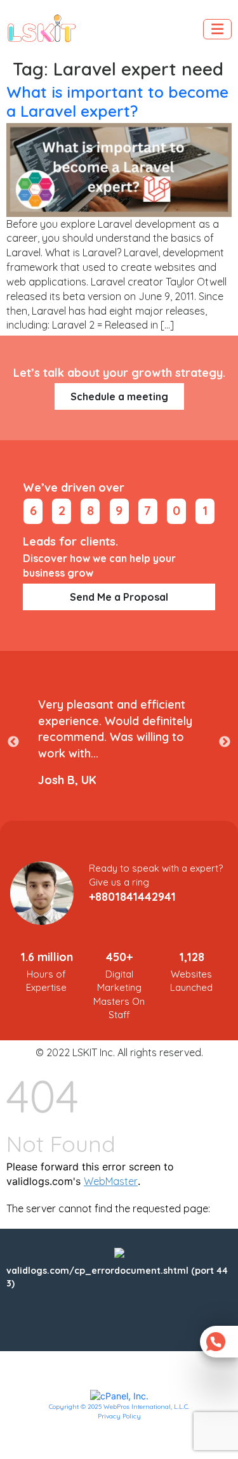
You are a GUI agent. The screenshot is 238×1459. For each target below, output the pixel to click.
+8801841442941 (132, 896)
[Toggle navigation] (217, 29)
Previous (13, 742)
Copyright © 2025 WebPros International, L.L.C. (119, 1407)
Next (224, 742)
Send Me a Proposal (119, 597)
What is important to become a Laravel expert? (117, 101)
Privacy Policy (119, 1416)
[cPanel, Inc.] (119, 1395)
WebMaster (111, 1181)
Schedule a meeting (119, 396)
